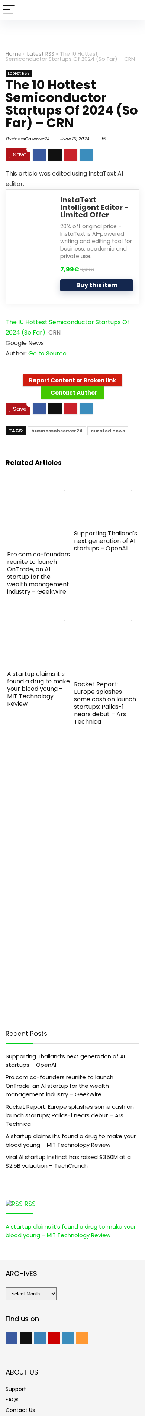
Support (16, 1389)
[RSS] (82, 1338)
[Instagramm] (40, 1338)
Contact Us (20, 1410)
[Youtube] (54, 1338)
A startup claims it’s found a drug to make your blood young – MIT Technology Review (38, 689)
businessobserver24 (57, 431)
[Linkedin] (68, 1338)
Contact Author (74, 393)
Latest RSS (40, 54)
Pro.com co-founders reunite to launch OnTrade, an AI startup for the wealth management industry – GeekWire (38, 573)
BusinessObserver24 (27, 139)
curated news (108, 431)
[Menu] (9, 10)
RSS (30, 1203)
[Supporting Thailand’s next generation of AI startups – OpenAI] (106, 485)
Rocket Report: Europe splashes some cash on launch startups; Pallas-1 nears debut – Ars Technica (105, 703)
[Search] (133, 10)
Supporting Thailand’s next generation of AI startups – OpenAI (105, 541)
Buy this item (96, 285)
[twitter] (26, 1338)
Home (14, 54)
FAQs (12, 1399)
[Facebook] (11, 1338)
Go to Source (47, 353)
